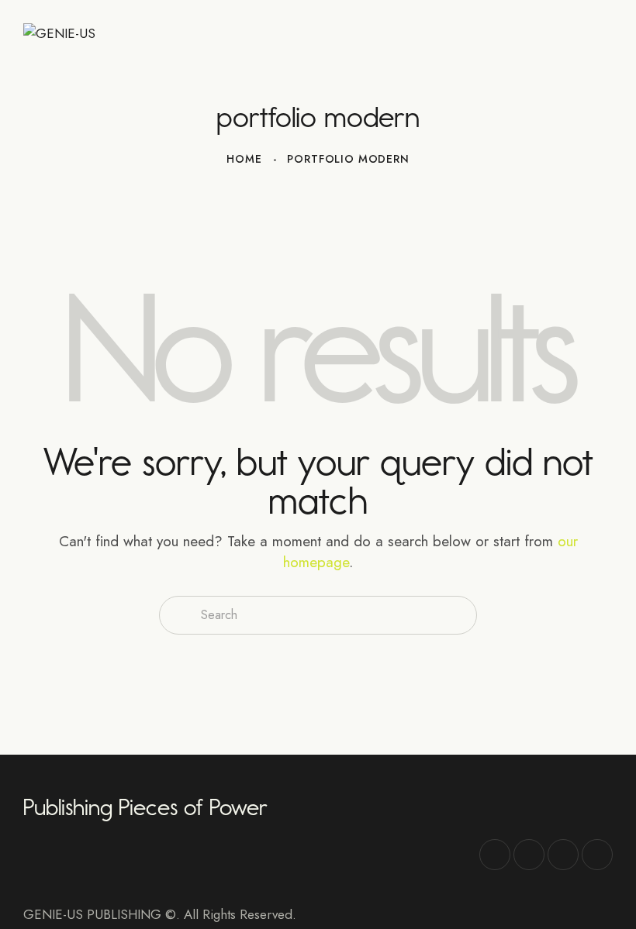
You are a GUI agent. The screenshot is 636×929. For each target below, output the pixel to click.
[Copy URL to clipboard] (597, 854)
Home (243, 159)
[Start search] (178, 615)
